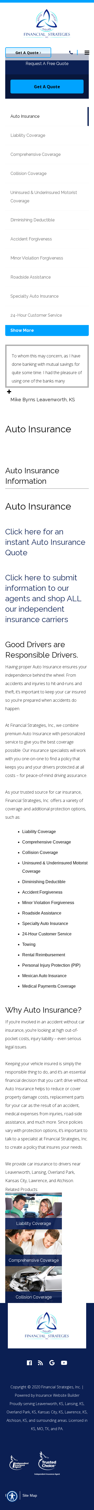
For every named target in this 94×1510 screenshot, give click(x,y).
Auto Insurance (24, 116)
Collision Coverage (28, 173)
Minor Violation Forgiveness (36, 258)
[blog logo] (40, 1363)
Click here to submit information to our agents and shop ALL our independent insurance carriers (43, 598)
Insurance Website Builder (57, 1395)
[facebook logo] (29, 1363)
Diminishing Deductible (32, 219)
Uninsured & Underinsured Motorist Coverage (43, 196)
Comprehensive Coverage (35, 154)
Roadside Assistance (30, 277)
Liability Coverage (27, 135)
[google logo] (52, 1363)
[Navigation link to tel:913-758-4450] (71, 52)
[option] (19, 1463)
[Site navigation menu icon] (87, 52)
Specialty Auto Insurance (34, 296)
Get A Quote (27, 52)
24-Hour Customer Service (36, 315)
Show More (22, 330)
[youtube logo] (64, 1363)
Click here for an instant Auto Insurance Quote (45, 542)
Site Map (29, 1495)
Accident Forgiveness (31, 239)
